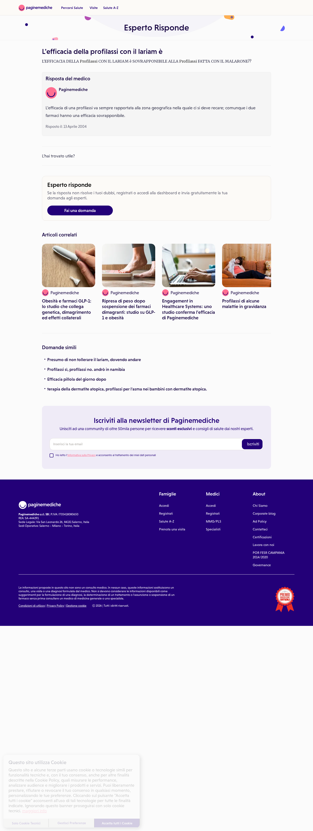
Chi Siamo (260, 505)
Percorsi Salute (72, 8)
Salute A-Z (110, 8)
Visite (94, 8)
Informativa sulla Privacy (81, 455)
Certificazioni (262, 537)
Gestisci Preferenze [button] (71, 823)
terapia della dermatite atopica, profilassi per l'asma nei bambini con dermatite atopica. (127, 389)
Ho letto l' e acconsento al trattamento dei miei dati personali (106, 455)
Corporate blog (264, 513)
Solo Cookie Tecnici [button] (26, 823)
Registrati (166, 513)
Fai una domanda (80, 210)
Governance (262, 565)
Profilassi (89, 61)
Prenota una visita (172, 529)
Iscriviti (253, 444)
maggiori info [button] (34, 810)
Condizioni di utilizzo (32, 605)
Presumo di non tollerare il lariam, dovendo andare (94, 359)
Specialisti (213, 529)
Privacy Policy (55, 605)
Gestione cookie (76, 605)
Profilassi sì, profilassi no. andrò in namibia (86, 369)
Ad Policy (260, 521)
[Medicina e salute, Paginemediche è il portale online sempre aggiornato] (35, 8)
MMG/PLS (213, 521)
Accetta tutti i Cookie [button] (117, 823)
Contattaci (260, 529)
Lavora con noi (263, 545)
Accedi (164, 505)
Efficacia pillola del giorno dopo (76, 379)
